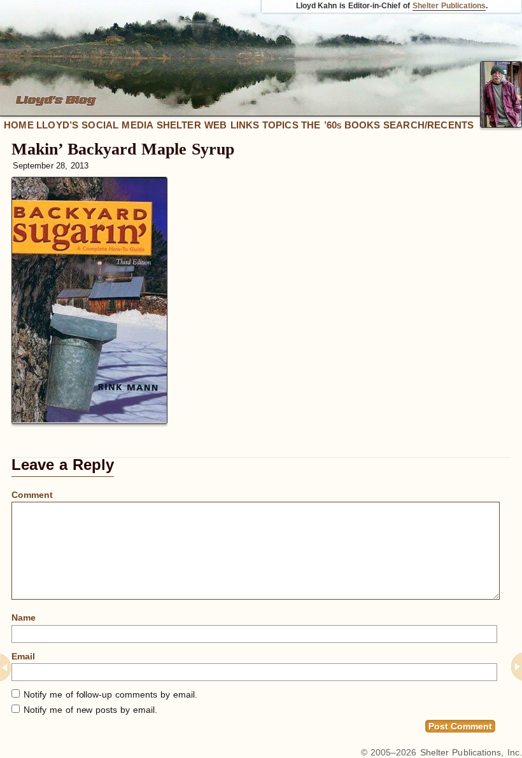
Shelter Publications (449, 5)
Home (19, 125)
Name (23, 617)
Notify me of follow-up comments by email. (110, 694)
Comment (32, 495)
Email (23, 656)
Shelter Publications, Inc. (471, 752)
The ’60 (321, 125)
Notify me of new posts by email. (90, 710)
